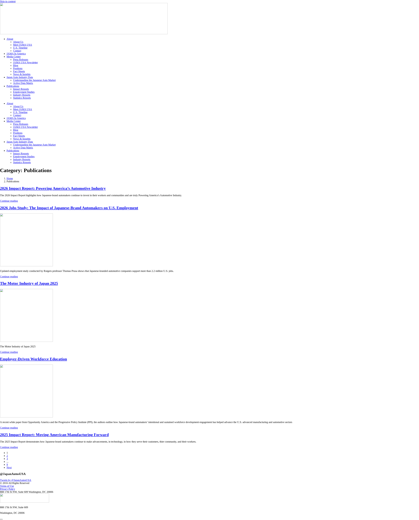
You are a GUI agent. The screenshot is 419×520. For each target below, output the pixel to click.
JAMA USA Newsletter (25, 62)
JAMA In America (16, 53)
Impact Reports (21, 89)
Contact (17, 50)
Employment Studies (24, 92)
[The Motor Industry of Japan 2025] (26, 341)
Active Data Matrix (23, 83)
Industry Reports (21, 95)
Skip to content (8, 1)
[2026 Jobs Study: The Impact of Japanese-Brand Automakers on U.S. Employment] (26, 265)
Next (9, 467)
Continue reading (9, 200)
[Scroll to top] (1, 519)
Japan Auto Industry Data (20, 77)
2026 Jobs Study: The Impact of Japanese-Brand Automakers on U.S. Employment (69, 208)
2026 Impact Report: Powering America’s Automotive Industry (53, 188)
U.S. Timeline (20, 47)
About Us (18, 41)
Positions (17, 68)
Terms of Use (7, 486)
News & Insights (21, 74)
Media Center (14, 56)
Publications (13, 86)
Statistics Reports (22, 97)
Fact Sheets (19, 71)
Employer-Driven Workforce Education (33, 359)
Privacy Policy (7, 489)
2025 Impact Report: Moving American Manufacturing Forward (54, 435)
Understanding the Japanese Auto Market (34, 80)
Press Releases (20, 59)
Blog (15, 65)
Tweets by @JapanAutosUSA (15, 480)
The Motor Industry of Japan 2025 (29, 283)
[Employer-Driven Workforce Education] (26, 416)
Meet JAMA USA (22, 44)
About (10, 39)
